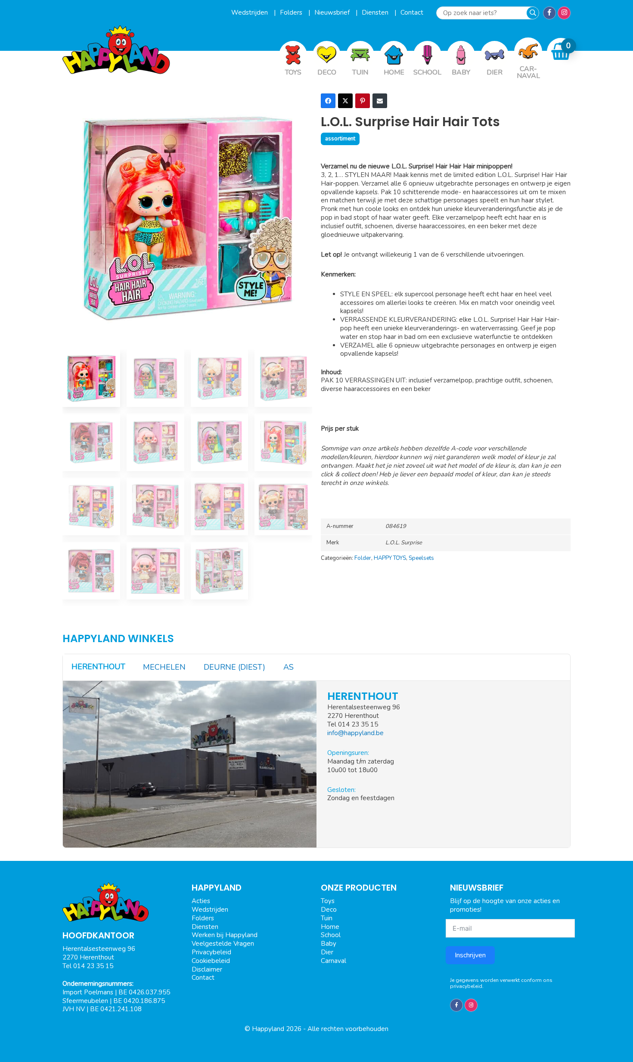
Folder (362, 558)
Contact (411, 12)
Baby (328, 943)
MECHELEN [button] (164, 667)
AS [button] (288, 667)
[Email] (379, 100)
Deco (329, 909)
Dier (327, 952)
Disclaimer (207, 969)
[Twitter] (345, 100)
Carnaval (333, 960)
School (331, 935)
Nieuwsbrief (332, 12)
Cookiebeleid (211, 960)
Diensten (376, 12)
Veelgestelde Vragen (223, 943)
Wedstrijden (250, 12)
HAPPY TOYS (390, 558)
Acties (201, 901)
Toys (328, 901)
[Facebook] (328, 100)
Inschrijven (470, 955)
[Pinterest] (362, 100)
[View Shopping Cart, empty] (561, 51)
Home (330, 926)
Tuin (326, 918)
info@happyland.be (355, 733)
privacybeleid (466, 986)
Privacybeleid (211, 952)
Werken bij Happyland (225, 935)
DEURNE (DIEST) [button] (234, 667)
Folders (292, 12)
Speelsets (421, 558)
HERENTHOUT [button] (98, 666)
